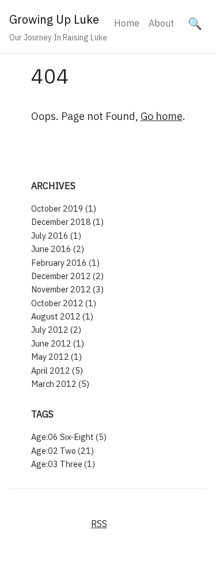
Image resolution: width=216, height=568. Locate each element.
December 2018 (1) (67, 221)
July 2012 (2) (56, 329)
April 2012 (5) (57, 370)
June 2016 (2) (57, 248)
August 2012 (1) (62, 316)
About (161, 23)
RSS (99, 523)
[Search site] (195, 23)
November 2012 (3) (67, 289)
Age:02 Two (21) (62, 450)
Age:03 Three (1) (63, 463)
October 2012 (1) (63, 303)
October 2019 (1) (63, 208)
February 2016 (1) (65, 262)
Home (126, 23)
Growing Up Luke (54, 19)
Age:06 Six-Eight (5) (69, 436)
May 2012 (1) (56, 356)
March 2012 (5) (60, 383)
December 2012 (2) (67, 275)
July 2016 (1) (56, 235)
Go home (162, 116)
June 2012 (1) (57, 343)
